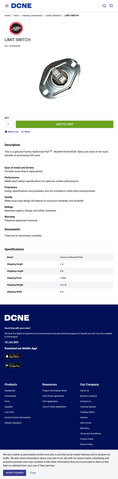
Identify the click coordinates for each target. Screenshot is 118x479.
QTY (7, 118)
